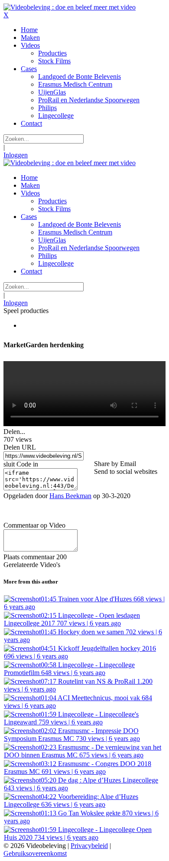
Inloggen (15, 155)
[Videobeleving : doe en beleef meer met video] (69, 7)
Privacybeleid (89, 845)
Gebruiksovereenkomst (35, 853)
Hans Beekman (70, 495)
